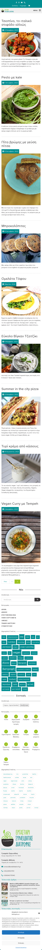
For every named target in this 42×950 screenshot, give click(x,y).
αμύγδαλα (6, 784)
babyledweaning (12, 637)
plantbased (6, 647)
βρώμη (5, 787)
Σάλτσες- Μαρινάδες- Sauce (26, 749)
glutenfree (25, 774)
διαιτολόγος (32, 663)
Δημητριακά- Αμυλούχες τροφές (16, 722)
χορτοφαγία (16, 689)
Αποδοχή (21, 932)
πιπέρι (22, 801)
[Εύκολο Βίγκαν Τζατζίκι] (21, 358)
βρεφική (22, 663)
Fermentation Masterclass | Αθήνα (21, 893)
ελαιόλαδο (31, 787)
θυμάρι (5, 791)
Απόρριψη (21, 938)
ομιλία (28, 674)
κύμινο (25, 794)
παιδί (34, 674)
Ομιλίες (4, 620)
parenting (21, 642)
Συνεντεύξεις (6, 626)
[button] (39, 913)
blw (21, 637)
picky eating (35, 642)
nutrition (11, 642)
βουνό (14, 663)
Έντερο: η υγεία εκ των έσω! (19, 901)
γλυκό (13, 787)
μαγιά (4, 797)
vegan (16, 652)
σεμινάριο (6, 684)
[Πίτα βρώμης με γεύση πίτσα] (21, 179)
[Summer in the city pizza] (21, 411)
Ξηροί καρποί (6, 735)
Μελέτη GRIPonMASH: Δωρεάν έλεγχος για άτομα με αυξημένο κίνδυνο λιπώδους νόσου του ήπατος (25, 885)
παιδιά (4, 679)
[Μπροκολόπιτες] (21, 248)
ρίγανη (5, 804)
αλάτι (22, 781)
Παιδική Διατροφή (8, 623)
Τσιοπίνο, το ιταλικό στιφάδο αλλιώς (16, 23)
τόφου (13, 807)
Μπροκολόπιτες (13, 226)
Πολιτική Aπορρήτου (21, 947)
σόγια (29, 804)
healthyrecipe (7, 777)
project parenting (27, 647)
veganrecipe (14, 781)
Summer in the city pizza (20, 389)
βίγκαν (5, 662)
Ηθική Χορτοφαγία (8, 618)
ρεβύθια (13, 804)
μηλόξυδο (22, 797)
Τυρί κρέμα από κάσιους (19, 446)
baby (3, 637)
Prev (5, 582)
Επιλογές (21, 943)
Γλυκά (6, 719)
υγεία (15, 684)
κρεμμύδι (16, 794)
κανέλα (13, 791)
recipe (24, 777)
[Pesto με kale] (21, 104)
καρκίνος (5, 674)
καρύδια (29, 791)
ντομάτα (31, 797)
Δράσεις (4, 612)
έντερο (20, 658)
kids (33, 637)
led (38, 637)
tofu (31, 777)
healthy (34, 774)
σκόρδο (21, 804)
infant (27, 637)
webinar (4, 658)
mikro (3, 642)
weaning (34, 653)
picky (28, 642)
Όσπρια (26, 735)
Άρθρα (3, 609)
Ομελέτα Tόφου (13, 279)
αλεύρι (30, 781)
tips (10, 653)
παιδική (12, 679)
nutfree (17, 777)
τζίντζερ (5, 807)
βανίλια (22, 784)
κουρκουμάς (6, 794)
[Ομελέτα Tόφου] (21, 301)
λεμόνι (33, 794)
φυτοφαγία (5, 689)
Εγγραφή (23, 6)
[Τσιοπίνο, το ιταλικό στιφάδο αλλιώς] (21, 44)
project (15, 647)
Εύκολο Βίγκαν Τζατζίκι (19, 336)
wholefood (13, 658)
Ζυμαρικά (26, 719)
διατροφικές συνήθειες (23, 669)
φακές (21, 807)
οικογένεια (21, 674)
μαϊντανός (13, 797)
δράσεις (35, 669)
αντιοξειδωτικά (28, 658)
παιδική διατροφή (23, 679)
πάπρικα (5, 801)
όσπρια (25, 689)
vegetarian (26, 653)
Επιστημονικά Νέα (8, 615)
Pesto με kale (11, 77)
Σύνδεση (15, 6)
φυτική (30, 684)
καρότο (21, 791)
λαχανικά (13, 674)
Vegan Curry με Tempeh (19, 504)
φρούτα (22, 684)
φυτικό (28, 807)
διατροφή (8, 669)
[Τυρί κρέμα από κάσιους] (21, 468)
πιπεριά (30, 801)
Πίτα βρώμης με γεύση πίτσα (18, 144)
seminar (4, 653)
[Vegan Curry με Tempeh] (21, 537)
